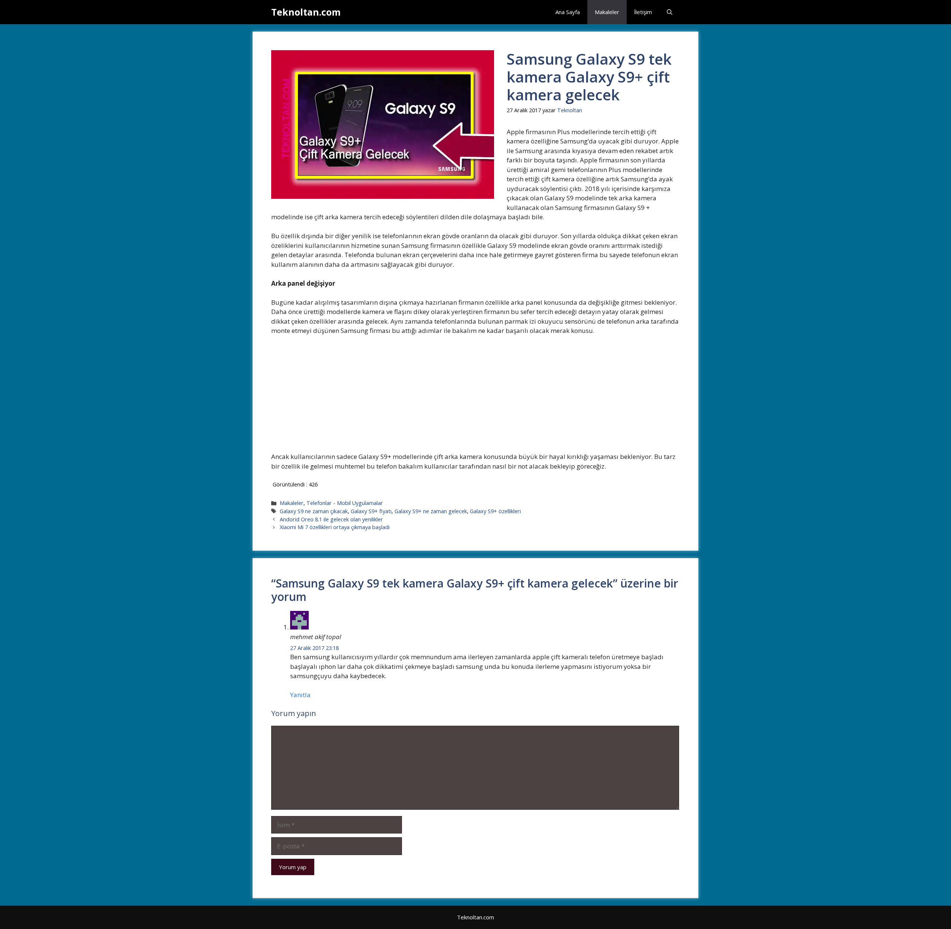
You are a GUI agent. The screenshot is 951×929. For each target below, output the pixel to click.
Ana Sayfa (567, 12)
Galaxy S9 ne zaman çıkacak (314, 511)
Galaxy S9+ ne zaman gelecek (431, 511)
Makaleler (607, 12)
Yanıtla (300, 694)
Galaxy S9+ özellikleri (495, 511)
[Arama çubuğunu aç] (669, 12)
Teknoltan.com (306, 12)
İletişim (643, 12)
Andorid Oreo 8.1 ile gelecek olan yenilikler (331, 519)
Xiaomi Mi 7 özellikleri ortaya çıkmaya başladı (335, 527)
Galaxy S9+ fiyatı (371, 511)
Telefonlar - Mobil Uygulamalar (344, 502)
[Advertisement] (475, 397)
